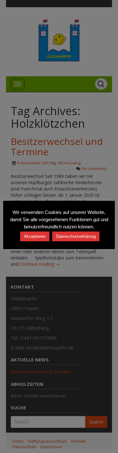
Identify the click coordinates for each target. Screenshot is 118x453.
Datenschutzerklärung (76, 236)
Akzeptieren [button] (35, 236)
